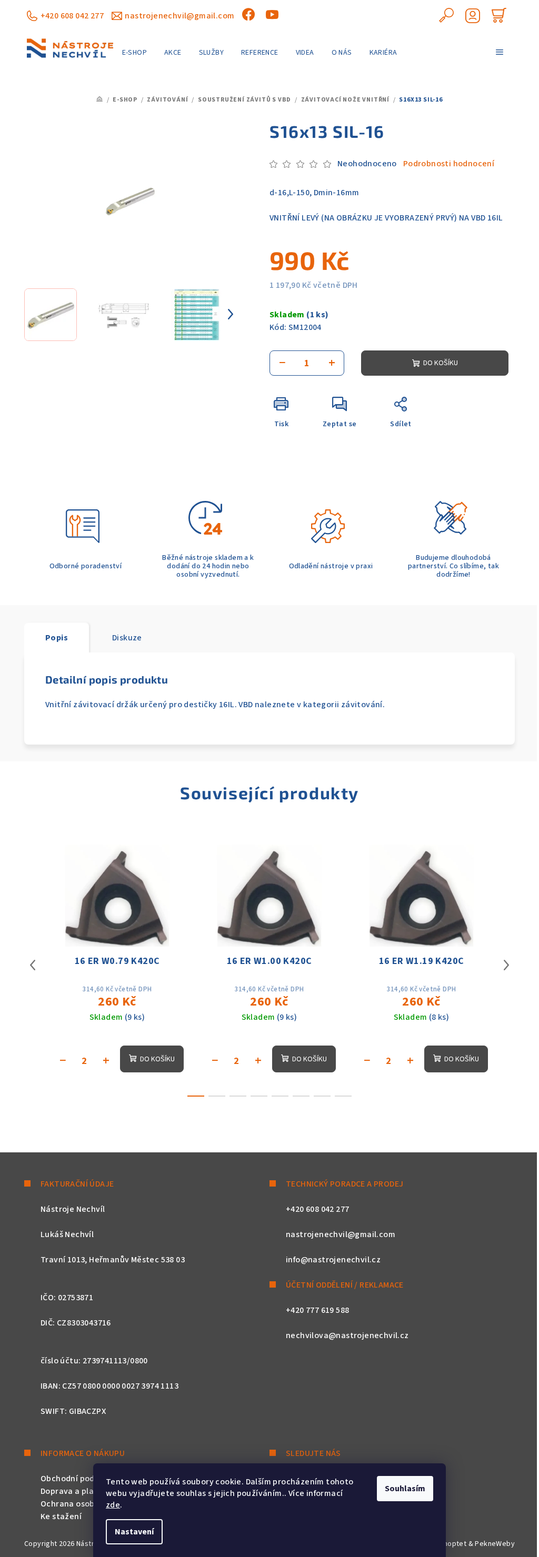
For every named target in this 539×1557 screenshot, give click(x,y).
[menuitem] (134, 53)
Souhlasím (405, 1488)
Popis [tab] (56, 638)
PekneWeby (495, 1544)
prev (32, 965)
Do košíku (440, 363)
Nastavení (134, 1532)
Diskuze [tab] (127, 638)
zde (113, 1505)
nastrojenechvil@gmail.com (179, 16)
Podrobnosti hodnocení (448, 163)
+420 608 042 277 (72, 16)
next (506, 965)
